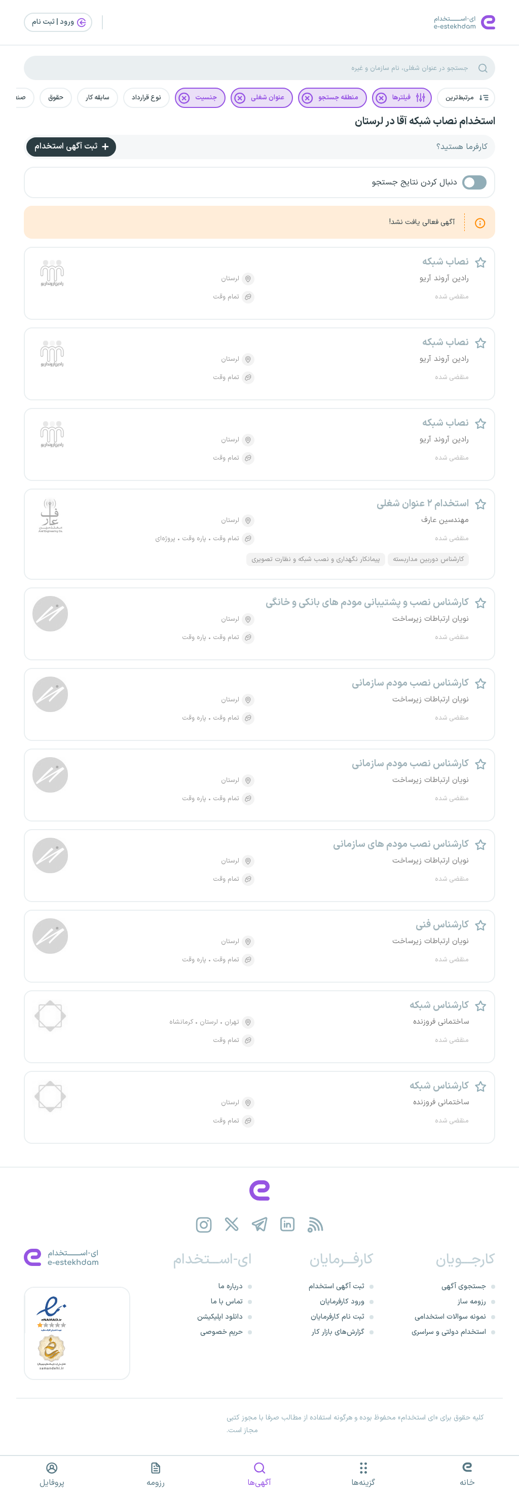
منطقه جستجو (338, 98)
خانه (467, 1483)
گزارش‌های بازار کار (338, 1332)
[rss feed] (315, 1225)
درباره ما (230, 1286)
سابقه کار (97, 98)
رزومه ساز (472, 1301)
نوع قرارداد (146, 98)
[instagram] (204, 1225)
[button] (466, 98)
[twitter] (232, 1225)
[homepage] (259, 1190)
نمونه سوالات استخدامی (450, 1317)
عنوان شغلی (267, 98)
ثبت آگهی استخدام (66, 146)
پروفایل (52, 1483)
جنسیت (206, 98)
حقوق (55, 98)
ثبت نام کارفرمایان (337, 1317)
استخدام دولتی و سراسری (449, 1332)
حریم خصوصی (221, 1332)
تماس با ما (227, 1301)
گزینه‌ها (363, 1483)
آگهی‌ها (259, 1483)
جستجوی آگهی (463, 1286)
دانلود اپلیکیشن (220, 1317)
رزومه (155, 1483)
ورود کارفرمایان (342, 1301)
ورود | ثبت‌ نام (54, 22)
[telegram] (260, 1225)
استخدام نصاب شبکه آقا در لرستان (425, 121)
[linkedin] (287, 1225)
